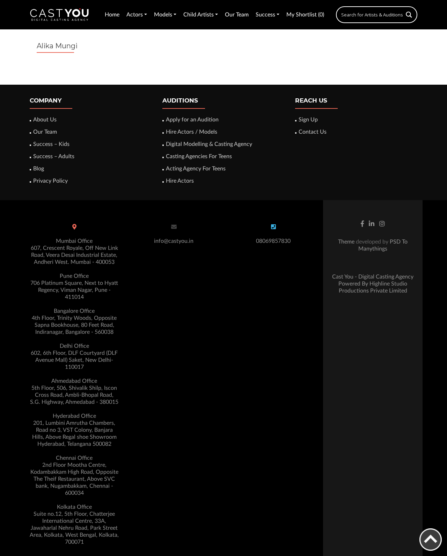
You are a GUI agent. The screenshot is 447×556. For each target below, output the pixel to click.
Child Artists (198, 14)
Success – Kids (51, 144)
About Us (45, 119)
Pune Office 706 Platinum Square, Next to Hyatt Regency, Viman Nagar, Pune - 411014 (74, 286)
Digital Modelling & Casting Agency (209, 144)
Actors (134, 14)
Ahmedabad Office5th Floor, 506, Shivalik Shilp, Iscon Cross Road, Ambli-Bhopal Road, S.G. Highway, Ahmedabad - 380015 (74, 391)
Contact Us (313, 132)
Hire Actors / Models (191, 132)
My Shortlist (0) (305, 14)
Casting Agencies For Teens (199, 156)
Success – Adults (53, 156)
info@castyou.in (173, 241)
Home (112, 14)
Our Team (237, 14)
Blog (38, 168)
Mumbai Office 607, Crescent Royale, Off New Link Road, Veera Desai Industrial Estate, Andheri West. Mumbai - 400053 (74, 251)
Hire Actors (180, 181)
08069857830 (273, 241)
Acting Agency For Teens (196, 168)
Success (265, 14)
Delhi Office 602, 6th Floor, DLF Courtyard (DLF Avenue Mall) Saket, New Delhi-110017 (74, 356)
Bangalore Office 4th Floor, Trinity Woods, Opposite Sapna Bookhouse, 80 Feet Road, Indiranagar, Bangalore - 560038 (74, 321)
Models (163, 14)
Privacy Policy (50, 181)
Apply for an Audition (192, 119)
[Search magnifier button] (409, 15)
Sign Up (308, 119)
